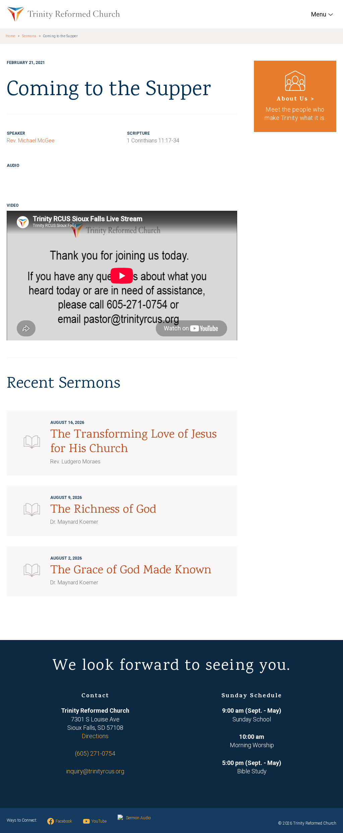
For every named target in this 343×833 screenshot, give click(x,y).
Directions (95, 736)
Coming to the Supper (60, 36)
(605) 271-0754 (95, 753)
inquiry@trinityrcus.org (95, 771)
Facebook (64, 821)
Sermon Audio (138, 818)
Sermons (29, 36)
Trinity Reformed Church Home (63, 14)
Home (10, 36)
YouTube (99, 821)
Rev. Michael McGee (31, 140)
